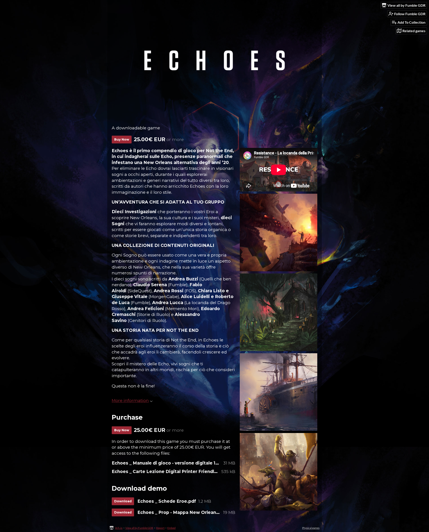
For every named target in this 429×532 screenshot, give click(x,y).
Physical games (311, 528)
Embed (171, 528)
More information (130, 400)
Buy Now (121, 139)
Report (160, 528)
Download (123, 501)
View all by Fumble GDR (139, 528)
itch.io (118, 528)
